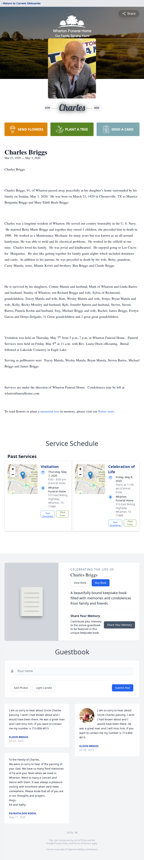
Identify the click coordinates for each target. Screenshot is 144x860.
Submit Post (122, 688)
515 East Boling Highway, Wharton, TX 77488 (58, 500)
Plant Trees (62, 514)
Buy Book (100, 582)
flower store (106, 411)
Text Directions (47, 514)
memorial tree (49, 411)
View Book (80, 582)
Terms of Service (82, 843)
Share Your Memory (119, 625)
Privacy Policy (61, 843)
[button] (22, 475)
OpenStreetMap (76, 849)
